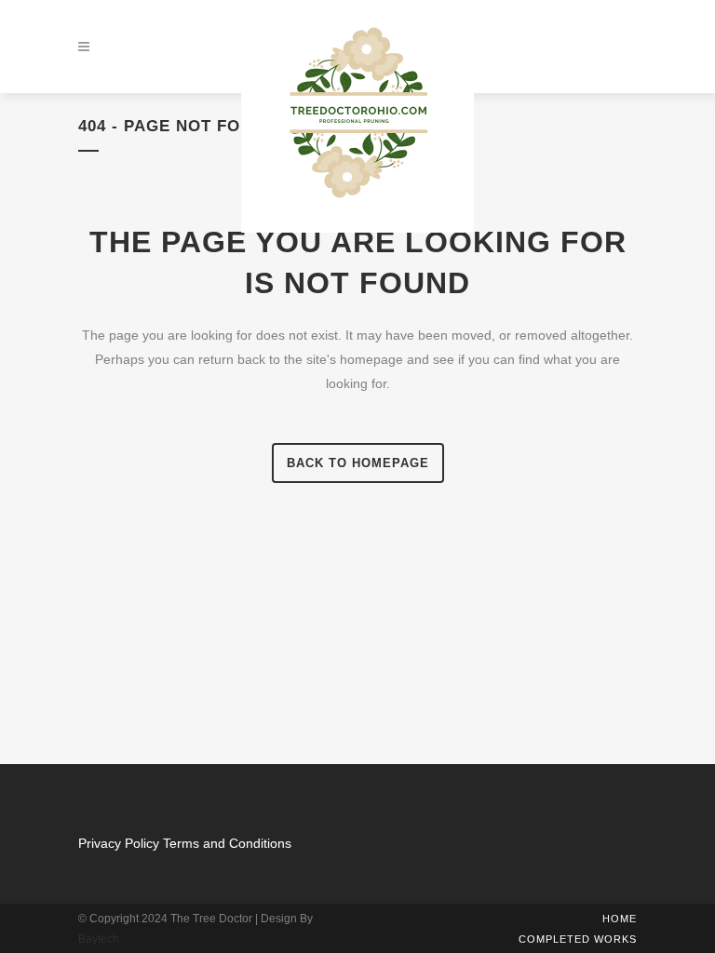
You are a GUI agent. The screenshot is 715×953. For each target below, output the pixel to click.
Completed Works (578, 939)
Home (619, 918)
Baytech (98, 939)
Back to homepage (358, 463)
